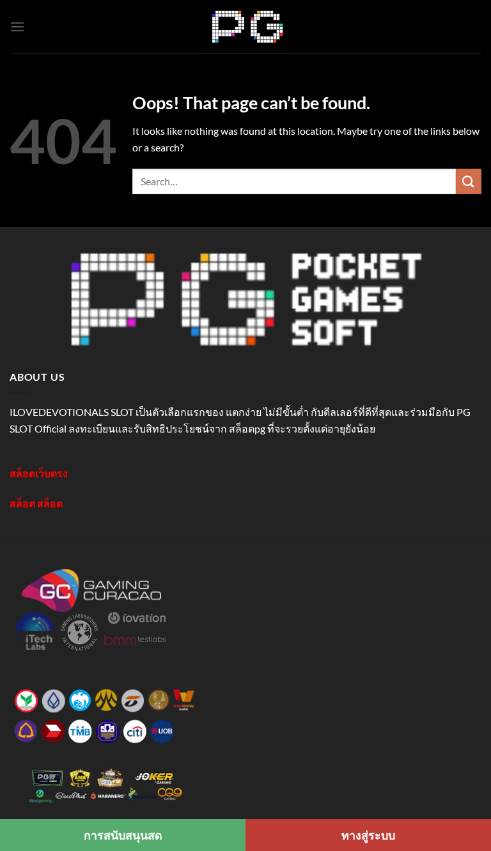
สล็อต (22, 503)
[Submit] (468, 181)
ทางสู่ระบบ (368, 835)
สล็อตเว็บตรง (39, 473)
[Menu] (17, 26)
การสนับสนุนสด (123, 835)
